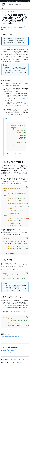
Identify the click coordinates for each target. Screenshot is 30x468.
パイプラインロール (14, 105)
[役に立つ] (7, 153)
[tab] (6, 118)
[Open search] (27, 4)
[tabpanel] (16, 138)
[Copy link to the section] (2, 80)
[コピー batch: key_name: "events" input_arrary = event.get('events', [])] (27, 273)
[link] (17, 11)
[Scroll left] (8, 4)
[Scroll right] (24, 4)
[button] (6, 34)
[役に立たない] (10, 153)
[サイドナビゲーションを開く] (2, 8)
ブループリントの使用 (17, 173)
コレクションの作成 (21, 98)
